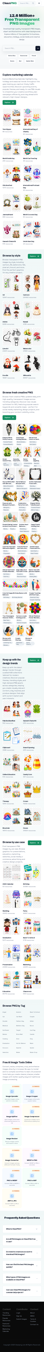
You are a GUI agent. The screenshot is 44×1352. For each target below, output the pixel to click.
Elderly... (26, 466)
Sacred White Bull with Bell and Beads (9, 483)
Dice (17, 1039)
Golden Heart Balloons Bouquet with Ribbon (23, 527)
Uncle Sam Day (28, 241)
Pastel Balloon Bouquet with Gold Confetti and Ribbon (22, 484)
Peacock (6, 510)
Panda (19, 444)
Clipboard (6, 747)
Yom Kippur (7, 129)
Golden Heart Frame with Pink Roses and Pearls (35, 549)
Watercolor (27, 348)
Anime (5, 322)
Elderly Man (33, 576)
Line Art (5, 348)
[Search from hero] (37, 48)
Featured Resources (6, 1325)
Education (6, 991)
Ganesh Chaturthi (9, 241)
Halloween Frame (35, 488)
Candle (32, 1034)
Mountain (6, 828)
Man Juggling (37, 466)
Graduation (7, 938)
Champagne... (8, 622)
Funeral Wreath (8, 444)
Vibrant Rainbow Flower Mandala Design (34, 617)
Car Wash (19, 1016)
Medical (5, 1026)
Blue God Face (21, 576)
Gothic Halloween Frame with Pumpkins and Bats (35, 484)
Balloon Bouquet (22, 488)
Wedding (6, 911)
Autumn (18, 1012)
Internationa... (28, 463)
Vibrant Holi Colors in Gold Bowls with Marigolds (34, 440)
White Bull (7, 488)
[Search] (33, 3)
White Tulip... (35, 510)
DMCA (32, 1316)
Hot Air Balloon (21, 1043)
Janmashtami (8, 214)
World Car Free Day (30, 158)
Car (4, 1016)
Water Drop (33, 1052)
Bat (20, 61)
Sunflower (6, 1030)
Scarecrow (23, 56)
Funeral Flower (8, 442)
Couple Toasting (35, 600)
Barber (5, 1034)
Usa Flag (32, 1030)
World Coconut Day (30, 214)
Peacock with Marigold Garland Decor (9, 505)
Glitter (32, 1021)
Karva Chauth (28, 643)
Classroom (27, 991)
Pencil (34, 56)
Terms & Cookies (33, 1320)
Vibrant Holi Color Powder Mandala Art (9, 571)
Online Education (9, 774)
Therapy (6, 801)
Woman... (6, 645)
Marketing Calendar (6, 1330)
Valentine (5, 1052)
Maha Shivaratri (8, 486)
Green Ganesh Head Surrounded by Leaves (7, 461)
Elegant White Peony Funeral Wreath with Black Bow (9, 440)
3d (3, 295)
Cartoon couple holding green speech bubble (21, 617)
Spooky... (33, 486)
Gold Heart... (34, 551)
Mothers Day (20, 1026)
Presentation (7, 965)
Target (18, 1030)
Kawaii (25, 322)
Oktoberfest (7, 185)
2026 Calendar (8, 884)
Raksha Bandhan (9, 721)
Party (25, 911)
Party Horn (22, 510)
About (32, 1313)
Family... (34, 531)
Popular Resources (6, 1319)
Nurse (32, 1026)
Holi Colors (33, 444)
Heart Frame (34, 553)
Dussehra (20, 574)
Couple (32, 1016)
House (25, 828)
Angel (4, 1012)
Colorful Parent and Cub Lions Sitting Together (23, 548)
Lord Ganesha (6, 464)
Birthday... (22, 507)
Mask (31, 1043)
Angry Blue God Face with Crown (21, 570)
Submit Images (21, 1319)
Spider (32, 1048)
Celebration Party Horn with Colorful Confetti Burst (23, 506)
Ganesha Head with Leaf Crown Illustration (17, 461)
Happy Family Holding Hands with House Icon (36, 527)
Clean (10, 3)
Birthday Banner (17, 597)
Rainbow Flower (34, 622)
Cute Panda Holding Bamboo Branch (21, 439)
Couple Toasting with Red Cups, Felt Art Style (34, 594)
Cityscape (7, 553)
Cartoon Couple (21, 622)
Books (12, 61)
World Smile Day (8, 158)
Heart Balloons (24, 531)
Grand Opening (28, 747)
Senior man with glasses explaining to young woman (35, 571)
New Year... (7, 620)
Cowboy (5, 1039)
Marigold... (7, 507)
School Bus (11, 56)
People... (12, 529)
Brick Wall (19, 1034)
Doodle (5, 375)
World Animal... (21, 442)
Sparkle (18, 1048)
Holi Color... (33, 442)
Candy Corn (27, 774)
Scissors (5, 1048)
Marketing (27, 965)
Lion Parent (21, 553)
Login (18, 1313)
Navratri (36, 463)
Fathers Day (20, 1021)
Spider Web (30, 61)
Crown (25, 801)
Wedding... (20, 486)
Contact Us (34, 1324)
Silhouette (27, 375)
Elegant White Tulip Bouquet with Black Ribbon (35, 506)
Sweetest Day (34, 597)
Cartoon (26, 295)
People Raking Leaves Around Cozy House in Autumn (10, 526)
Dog (31, 1039)
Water (18, 1052)
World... (6, 529)
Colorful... (6, 576)
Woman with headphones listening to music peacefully (8, 641)
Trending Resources (6, 1314)
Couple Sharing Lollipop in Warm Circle (19, 641)
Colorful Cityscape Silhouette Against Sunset (9, 548)
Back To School (29, 938)
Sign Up (19, 1316)
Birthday (26, 884)
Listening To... (8, 642)
